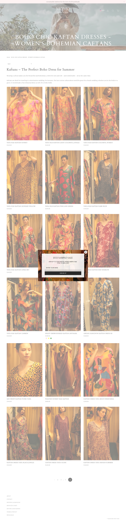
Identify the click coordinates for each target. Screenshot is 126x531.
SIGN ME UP (63, 273)
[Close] (85, 252)
